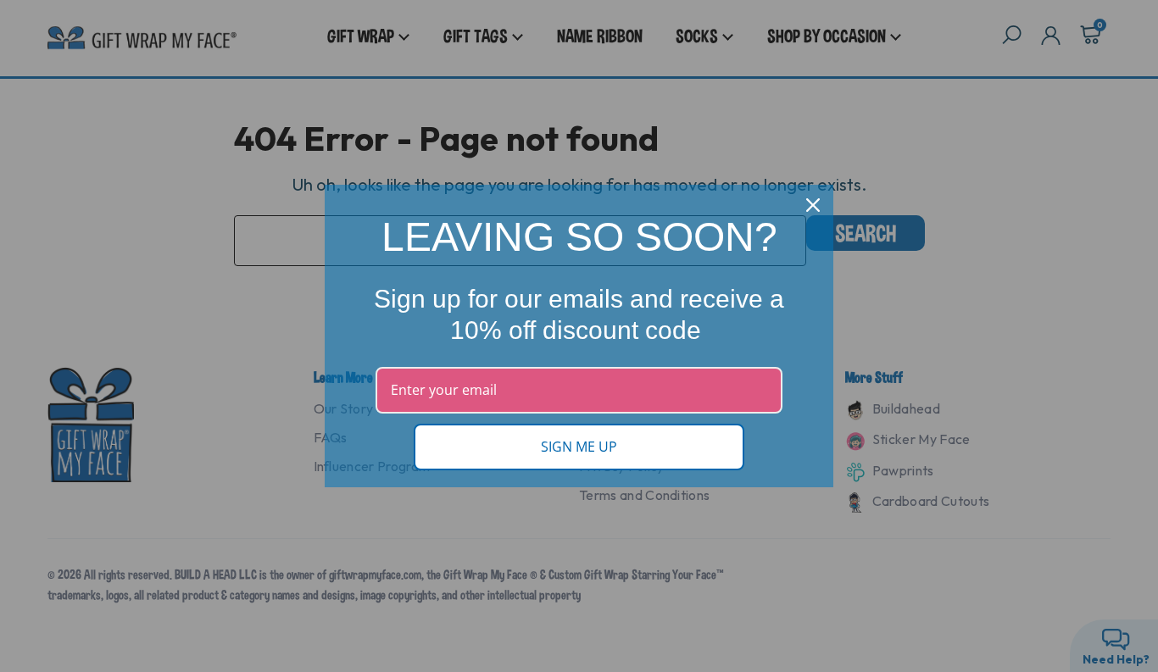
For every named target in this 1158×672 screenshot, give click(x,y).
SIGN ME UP (579, 446)
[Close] (813, 205)
